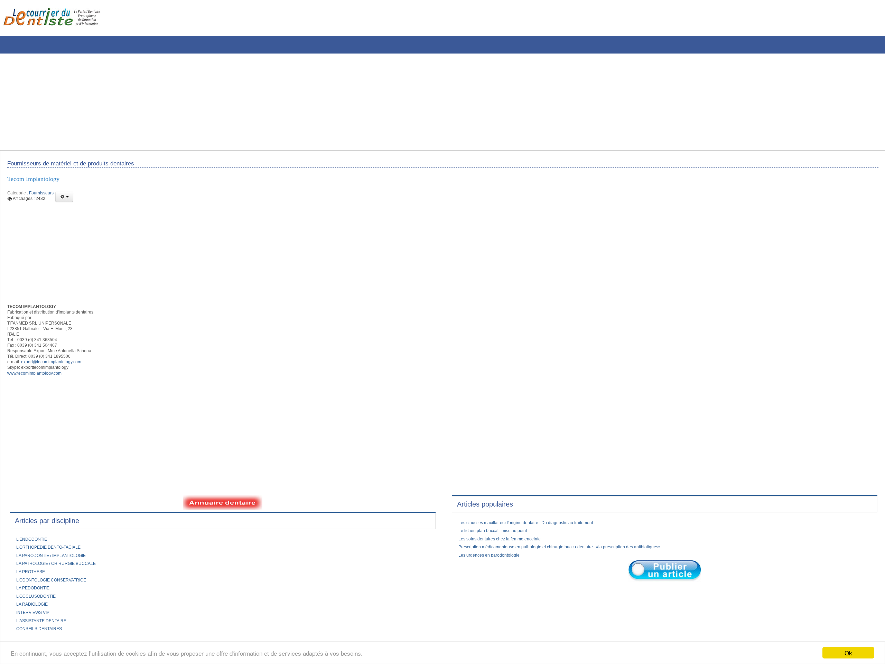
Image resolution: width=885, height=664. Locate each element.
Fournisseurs (41, 197)
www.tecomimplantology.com (38, 389)
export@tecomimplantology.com (59, 376)
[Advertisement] (209, 102)
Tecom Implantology (38, 183)
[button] (64, 201)
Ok (848, 652)
